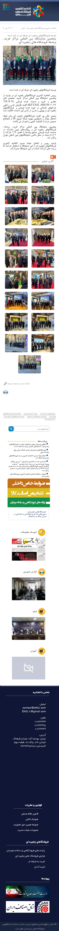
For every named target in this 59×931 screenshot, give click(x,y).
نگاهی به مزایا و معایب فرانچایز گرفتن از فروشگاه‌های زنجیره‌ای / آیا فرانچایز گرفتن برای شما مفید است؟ (29, 445)
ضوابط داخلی (32, 819)
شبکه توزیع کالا (50, 419)
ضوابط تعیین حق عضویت (25, 824)
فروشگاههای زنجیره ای (47, 414)
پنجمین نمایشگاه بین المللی (36, 417)
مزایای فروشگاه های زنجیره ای (30, 856)
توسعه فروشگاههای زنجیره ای (14, 417)
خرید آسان (39, 867)
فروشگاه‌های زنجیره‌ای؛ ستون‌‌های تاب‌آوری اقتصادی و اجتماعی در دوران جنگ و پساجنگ (29, 514)
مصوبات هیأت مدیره (28, 830)
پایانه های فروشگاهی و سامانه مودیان (26, 850)
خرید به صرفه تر (36, 861)
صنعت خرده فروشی (30, 414)
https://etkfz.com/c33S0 (19, 383)
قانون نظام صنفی (29, 813)
